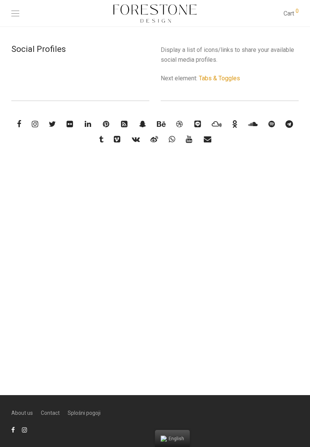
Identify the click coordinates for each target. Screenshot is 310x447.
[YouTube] (189, 139)
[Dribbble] (180, 124)
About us (22, 413)
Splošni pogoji (84, 413)
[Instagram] (35, 124)
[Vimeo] (117, 139)
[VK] (136, 139)
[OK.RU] (234, 124)
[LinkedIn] (88, 124)
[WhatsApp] (172, 139)
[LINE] (197, 124)
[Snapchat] (142, 124)
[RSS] (125, 124)
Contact (50, 413)
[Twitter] (52, 124)
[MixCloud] (217, 124)
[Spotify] (271, 124)
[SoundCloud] (253, 124)
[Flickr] (70, 124)
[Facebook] (19, 124)
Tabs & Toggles (219, 78)
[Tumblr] (101, 139)
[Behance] (161, 124)
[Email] (207, 139)
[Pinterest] (106, 124)
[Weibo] (154, 139)
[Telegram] (289, 124)
